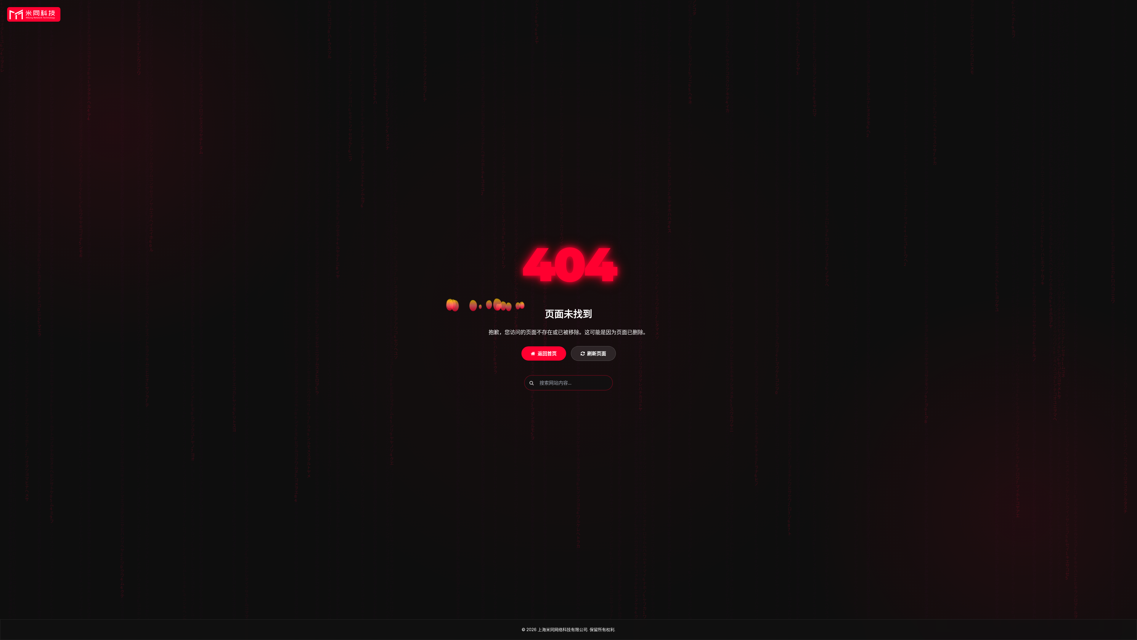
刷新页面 (596, 353)
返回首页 (547, 353)
